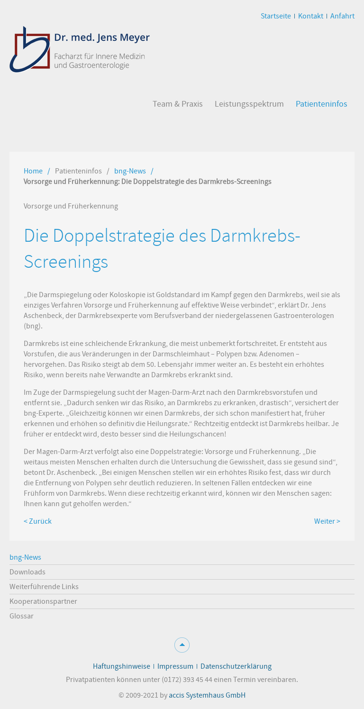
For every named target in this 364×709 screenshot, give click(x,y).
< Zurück (38, 521)
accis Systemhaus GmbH (207, 695)
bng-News (130, 171)
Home (33, 171)
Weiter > (327, 521)
